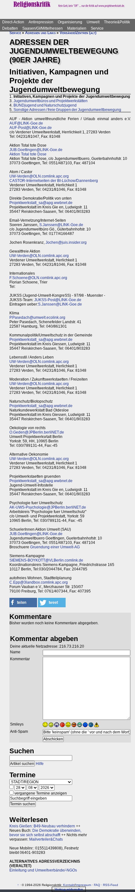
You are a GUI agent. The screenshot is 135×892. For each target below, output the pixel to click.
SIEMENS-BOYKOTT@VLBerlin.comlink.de (46, 560)
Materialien (76, 28)
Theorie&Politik (117, 22)
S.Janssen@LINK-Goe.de (61, 225)
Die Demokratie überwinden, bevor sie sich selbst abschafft (45, 832)
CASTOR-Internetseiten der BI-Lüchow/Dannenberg (53, 180)
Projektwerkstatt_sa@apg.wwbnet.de (41, 203)
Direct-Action (13, 22)
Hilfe (40, 763)
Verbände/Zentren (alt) (78, 33)
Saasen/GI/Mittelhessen (42, 28)
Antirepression (41, 22)
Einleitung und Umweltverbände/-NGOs (43, 870)
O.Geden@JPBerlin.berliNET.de (36, 432)
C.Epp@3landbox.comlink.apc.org (38, 582)
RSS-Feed (110, 885)
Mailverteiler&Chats (46, 839)
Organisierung (70, 22)
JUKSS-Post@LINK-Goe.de (57, 300)
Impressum (83, 885)
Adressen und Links (40, 33)
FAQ (97, 885)
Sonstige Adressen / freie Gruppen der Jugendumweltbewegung (67, 110)
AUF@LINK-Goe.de (26, 123)
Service (97, 28)
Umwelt (93, 22)
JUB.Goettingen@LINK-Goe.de (35, 150)
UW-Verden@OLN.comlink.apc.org (39, 176)
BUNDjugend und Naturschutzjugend (45, 105)
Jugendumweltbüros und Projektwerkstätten (51, 101)
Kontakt (68, 885)
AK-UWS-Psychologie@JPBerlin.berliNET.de (47, 507)
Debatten (10, 28)
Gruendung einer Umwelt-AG (55, 547)
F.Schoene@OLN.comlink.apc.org (38, 278)
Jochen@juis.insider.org (66, 242)
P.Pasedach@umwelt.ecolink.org (37, 317)
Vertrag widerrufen (69, 889)
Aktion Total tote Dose (27, 154)
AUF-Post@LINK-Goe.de (30, 127)
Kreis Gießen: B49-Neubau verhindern (42, 826)
